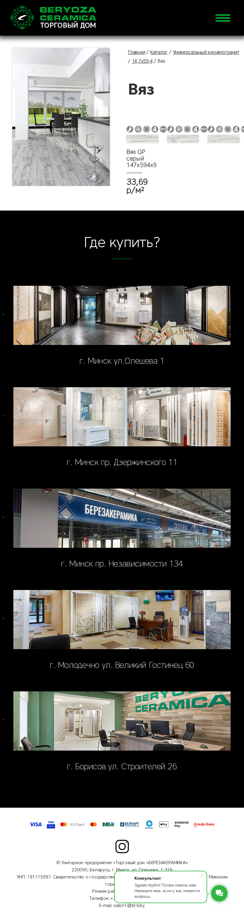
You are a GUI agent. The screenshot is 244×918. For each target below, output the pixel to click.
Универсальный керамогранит (206, 52)
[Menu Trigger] (223, 18)
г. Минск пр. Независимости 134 (122, 563)
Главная (136, 52)
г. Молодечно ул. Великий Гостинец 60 (122, 665)
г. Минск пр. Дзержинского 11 (122, 462)
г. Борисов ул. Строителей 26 (122, 766)
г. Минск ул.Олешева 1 (121, 361)
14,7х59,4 (142, 61)
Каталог (159, 52)
